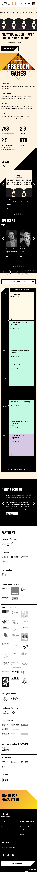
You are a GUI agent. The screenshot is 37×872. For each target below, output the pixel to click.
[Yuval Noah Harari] (12, 239)
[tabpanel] (19, 190)
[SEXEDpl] (24, 646)
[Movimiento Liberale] (24, 614)
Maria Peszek (24, 250)
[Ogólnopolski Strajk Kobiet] (5, 682)
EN (15, 3)
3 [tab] (18, 214)
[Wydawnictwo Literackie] (5, 712)
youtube (29, 3)
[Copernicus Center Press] (15, 712)
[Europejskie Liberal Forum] (4, 575)
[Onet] (15, 725)
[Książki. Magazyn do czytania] (5, 735)
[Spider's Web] (24, 729)
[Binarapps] (5, 767)
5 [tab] (22, 214)
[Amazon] (5, 599)
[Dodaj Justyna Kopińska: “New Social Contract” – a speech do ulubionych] (11, 432)
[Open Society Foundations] (15, 557)
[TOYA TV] (15, 735)
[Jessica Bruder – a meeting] (21, 411)
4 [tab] (20, 214)
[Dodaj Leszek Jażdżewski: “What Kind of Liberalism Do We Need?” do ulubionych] (11, 361)
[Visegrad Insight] (15, 729)
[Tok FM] (5, 729)
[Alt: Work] (5, 749)
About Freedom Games (27, 822)
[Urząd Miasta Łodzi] (5, 544)
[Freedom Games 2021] (5, 815)
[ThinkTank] (15, 656)
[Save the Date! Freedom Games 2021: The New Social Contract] (19, 184)
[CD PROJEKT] (24, 591)
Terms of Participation (8, 847)
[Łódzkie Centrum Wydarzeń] (15, 544)
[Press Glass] (5, 591)
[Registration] (21, 306)
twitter (25, 3)
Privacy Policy (5, 842)
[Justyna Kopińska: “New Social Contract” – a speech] (21, 427)
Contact (22, 834)
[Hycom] (15, 762)
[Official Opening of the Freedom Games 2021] (21, 335)
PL (12, 3)
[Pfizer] (15, 699)
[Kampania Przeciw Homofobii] (24, 672)
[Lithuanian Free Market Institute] (5, 622)
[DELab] (5, 656)
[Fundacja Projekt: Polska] (24, 628)
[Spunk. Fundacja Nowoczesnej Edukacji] (15, 682)
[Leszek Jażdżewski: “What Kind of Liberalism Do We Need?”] (21, 356)
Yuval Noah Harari (11, 250)
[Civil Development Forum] (5, 628)
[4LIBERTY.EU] (5, 646)
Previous (3, 184)
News (5, 162)
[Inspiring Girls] (5, 672)
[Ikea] (15, 599)
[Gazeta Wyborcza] (5, 725)
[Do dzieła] (24, 682)
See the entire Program (17, 469)
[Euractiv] (24, 735)
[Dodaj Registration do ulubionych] (11, 319)
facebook (21, 3)
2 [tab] (17, 214)
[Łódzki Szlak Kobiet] (5, 665)
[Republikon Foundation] (5, 614)
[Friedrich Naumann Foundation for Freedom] (24, 557)
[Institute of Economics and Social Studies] (24, 622)
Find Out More (9, 49)
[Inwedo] (5, 762)
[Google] (5, 557)
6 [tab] (23, 266)
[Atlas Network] (5, 699)
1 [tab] (14, 214)
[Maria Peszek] (26, 239)
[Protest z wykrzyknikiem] (15, 672)
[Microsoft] (5, 561)
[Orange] (15, 591)
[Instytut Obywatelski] (15, 637)
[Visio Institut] (15, 614)
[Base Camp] (5, 780)
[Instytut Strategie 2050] (24, 637)
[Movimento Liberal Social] (14, 622)
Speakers (8, 220)
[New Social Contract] (21, 374)
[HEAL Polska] (5, 637)
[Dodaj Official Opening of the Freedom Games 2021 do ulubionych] (11, 347)
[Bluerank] (24, 762)
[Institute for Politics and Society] (13, 628)
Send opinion (33, 870)
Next (34, 184)
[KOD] (24, 665)
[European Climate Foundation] (24, 656)
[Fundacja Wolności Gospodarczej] (16, 665)
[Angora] (24, 725)
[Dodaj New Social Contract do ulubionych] (11, 384)
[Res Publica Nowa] (15, 646)
